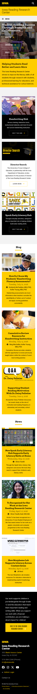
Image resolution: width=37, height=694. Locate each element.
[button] (33, 3)
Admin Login (9, 672)
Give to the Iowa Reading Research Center (18, 627)
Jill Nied (20, 571)
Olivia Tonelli (20, 462)
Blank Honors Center (14, 652)
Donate (7, 52)
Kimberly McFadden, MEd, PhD (20, 287)
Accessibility (6, 688)
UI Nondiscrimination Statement (20, 686)
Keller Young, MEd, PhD (18, 290)
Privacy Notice (6, 686)
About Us (8, 37)
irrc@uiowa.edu (8, 662)
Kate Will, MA (25, 514)
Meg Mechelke (14, 344)
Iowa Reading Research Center (16, 11)
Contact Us (9, 44)
